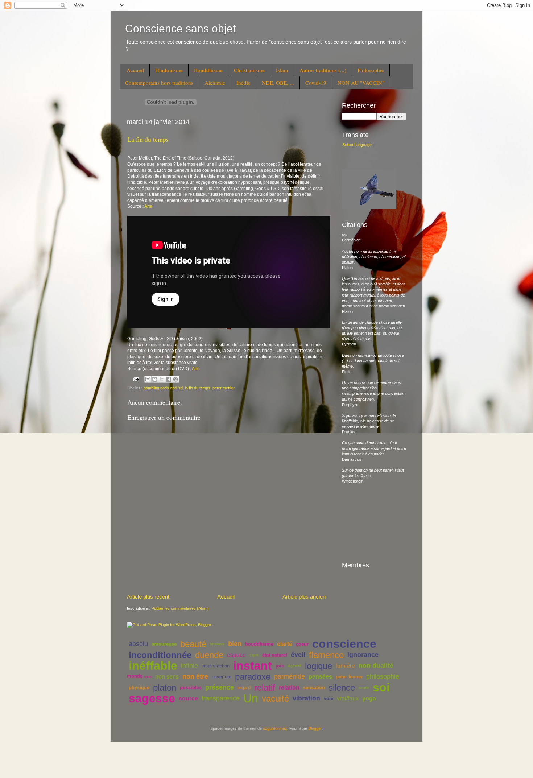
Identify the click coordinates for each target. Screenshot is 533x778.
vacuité (275, 698)
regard (244, 687)
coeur (302, 644)
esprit (254, 655)
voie (328, 698)
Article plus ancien (304, 596)
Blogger (315, 728)
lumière (345, 666)
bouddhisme (259, 644)
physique (139, 687)
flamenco (326, 655)
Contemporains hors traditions (159, 82)
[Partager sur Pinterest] (175, 379)
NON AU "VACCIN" (361, 82)
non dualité (376, 665)
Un (250, 698)
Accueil (135, 70)
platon (164, 687)
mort (148, 677)
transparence (221, 698)
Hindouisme (169, 70)
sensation (314, 687)
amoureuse (164, 644)
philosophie (382, 676)
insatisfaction (216, 666)
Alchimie (214, 82)
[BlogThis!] (154, 379)
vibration (306, 698)
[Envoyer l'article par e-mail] (136, 379)
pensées (320, 677)
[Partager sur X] (161, 379)
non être (195, 676)
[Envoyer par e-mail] (148, 379)
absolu (138, 643)
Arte (148, 206)
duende (209, 655)
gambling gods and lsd (163, 388)
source (188, 698)
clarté (284, 644)
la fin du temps (197, 388)
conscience (344, 643)
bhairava (217, 644)
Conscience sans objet (180, 28)
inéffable (153, 665)
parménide (289, 676)
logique (318, 666)
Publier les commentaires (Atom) (180, 608)
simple (364, 688)
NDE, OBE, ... (278, 82)
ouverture (221, 676)
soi (381, 687)
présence (219, 687)
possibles (191, 687)
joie (280, 666)
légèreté (294, 666)
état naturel (274, 655)
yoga (369, 698)
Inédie (243, 82)
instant (252, 665)
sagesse (152, 698)
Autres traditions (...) (322, 70)
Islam (282, 70)
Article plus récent (148, 596)
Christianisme (249, 70)
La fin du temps (148, 139)
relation (289, 687)
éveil (298, 654)
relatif (264, 687)
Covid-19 (315, 82)
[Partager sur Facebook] (168, 379)
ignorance (363, 654)
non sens (167, 677)
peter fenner (349, 676)
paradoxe (252, 677)
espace (236, 655)
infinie (189, 665)
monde (134, 676)
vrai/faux (348, 698)
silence (342, 687)
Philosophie (371, 70)
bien (234, 643)
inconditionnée (160, 655)
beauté (193, 644)
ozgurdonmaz (275, 728)
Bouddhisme (208, 70)
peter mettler (223, 388)
